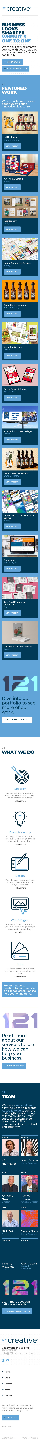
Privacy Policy (8, 1426)
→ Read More (20, 801)
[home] (17, 8)
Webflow (12, 1438)
